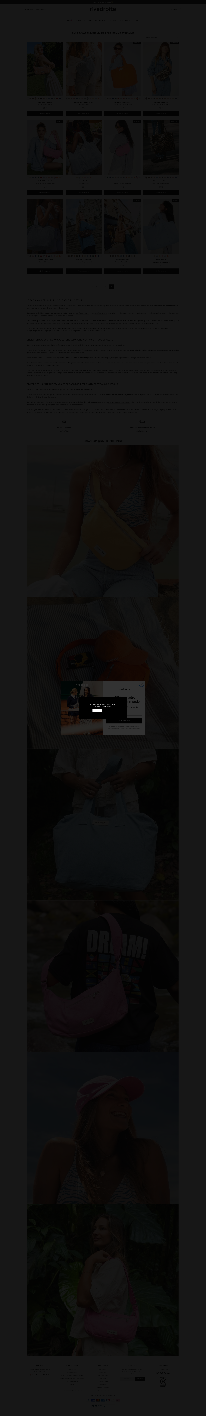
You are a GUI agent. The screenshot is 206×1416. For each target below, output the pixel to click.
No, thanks (108, 711)
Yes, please (97, 711)
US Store (106, 706)
